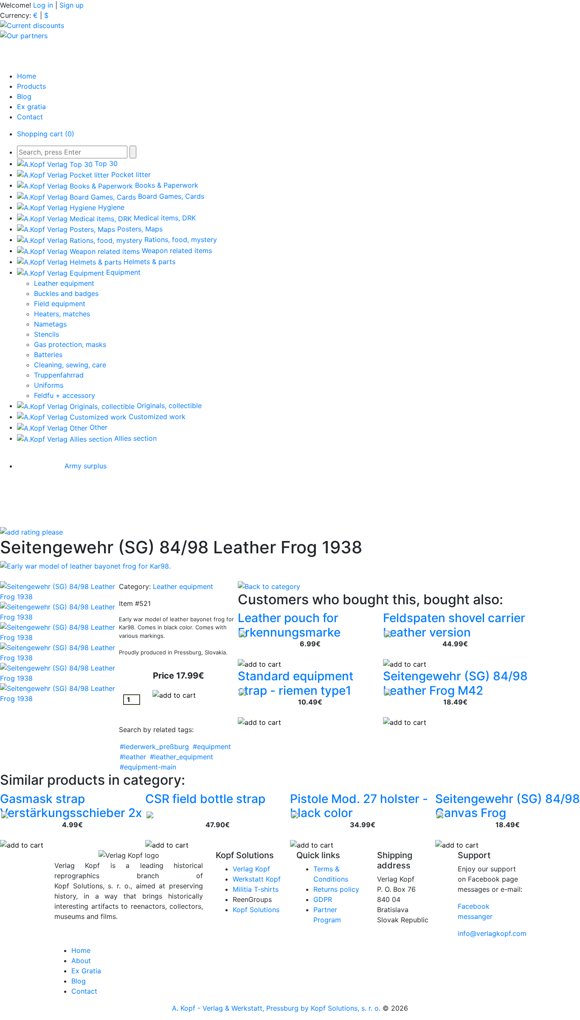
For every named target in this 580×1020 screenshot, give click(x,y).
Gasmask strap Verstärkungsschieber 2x (71, 806)
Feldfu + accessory (64, 395)
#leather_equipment (181, 756)
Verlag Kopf (251, 869)
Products (31, 86)
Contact (30, 117)
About (81, 960)
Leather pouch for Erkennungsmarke (289, 625)
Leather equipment (64, 283)
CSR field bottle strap (205, 799)
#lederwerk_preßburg (154, 746)
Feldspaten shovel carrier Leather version (454, 625)
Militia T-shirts (256, 889)
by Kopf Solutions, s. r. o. (342, 1008)
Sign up (71, 5)
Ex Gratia (86, 970)
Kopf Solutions (256, 909)
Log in (43, 5)
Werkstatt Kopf (257, 879)
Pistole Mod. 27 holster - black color (359, 806)
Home (26, 76)
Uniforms (48, 385)
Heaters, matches (62, 314)
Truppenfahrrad (59, 375)
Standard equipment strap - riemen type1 (295, 683)
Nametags (50, 324)
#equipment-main (148, 767)
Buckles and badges (66, 293)
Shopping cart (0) (45, 134)
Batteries (48, 354)
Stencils (46, 334)
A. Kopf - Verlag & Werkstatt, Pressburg (235, 1008)
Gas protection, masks (70, 344)
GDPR (322, 899)
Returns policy (336, 889)
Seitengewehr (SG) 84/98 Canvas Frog (507, 806)
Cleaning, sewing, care (70, 365)
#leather (133, 756)
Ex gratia (31, 106)
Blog (24, 96)
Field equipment (59, 303)
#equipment (212, 746)
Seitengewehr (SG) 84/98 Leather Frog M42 (455, 683)
